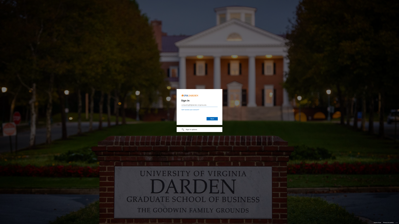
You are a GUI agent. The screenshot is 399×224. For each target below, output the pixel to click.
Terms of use (377, 222)
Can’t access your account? (190, 109)
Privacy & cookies (388, 222)
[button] (199, 129)
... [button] (397, 222)
